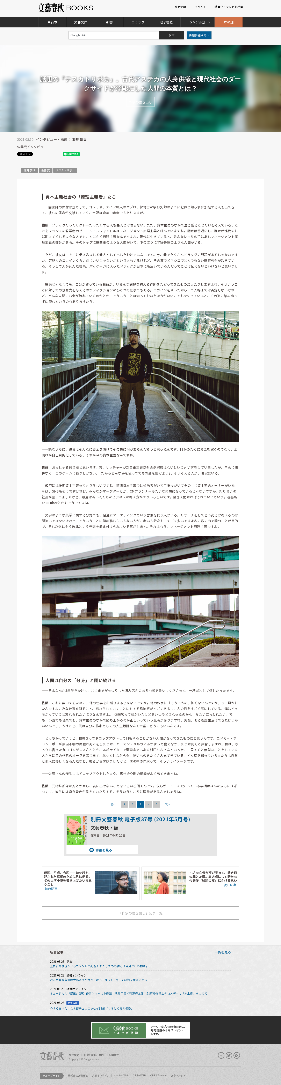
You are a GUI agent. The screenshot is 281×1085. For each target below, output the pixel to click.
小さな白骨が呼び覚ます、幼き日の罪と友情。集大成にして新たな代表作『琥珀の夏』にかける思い (213, 876)
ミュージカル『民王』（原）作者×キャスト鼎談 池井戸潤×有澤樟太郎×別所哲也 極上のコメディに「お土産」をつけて (128, 993)
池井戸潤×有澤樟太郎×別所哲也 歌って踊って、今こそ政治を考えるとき (98, 980)
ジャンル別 (197, 22)
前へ (113, 804)
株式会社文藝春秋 (78, 1075)
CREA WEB (139, 1075)
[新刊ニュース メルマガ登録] (140, 1030)
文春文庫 (80, 22)
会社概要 (74, 1055)
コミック (137, 22)
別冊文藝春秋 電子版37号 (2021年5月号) (140, 819)
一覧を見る (223, 952)
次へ (167, 804)
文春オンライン (100, 1075)
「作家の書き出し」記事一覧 (140, 913)
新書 (109, 22)
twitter (229, 1055)
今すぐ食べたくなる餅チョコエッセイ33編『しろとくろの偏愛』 (92, 1008)
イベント (200, 7)
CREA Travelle (158, 1075)
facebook (221, 1055)
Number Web (121, 1075)
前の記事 (51, 888)
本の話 (228, 22)
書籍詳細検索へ (199, 35)
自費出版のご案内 (94, 1055)
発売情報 (180, 7)
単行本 (52, 22)
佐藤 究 (45, 170)
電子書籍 (166, 22)
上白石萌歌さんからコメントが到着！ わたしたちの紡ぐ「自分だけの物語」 (99, 966)
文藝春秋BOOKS (66, 8)
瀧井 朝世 (29, 170)
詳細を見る (89, 850)
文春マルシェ (178, 1075)
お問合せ (114, 1055)
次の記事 (230, 884)
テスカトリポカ (65, 170)
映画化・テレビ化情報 (229, 7)
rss (236, 1055)
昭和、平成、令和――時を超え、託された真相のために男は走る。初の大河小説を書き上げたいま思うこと (68, 878)
